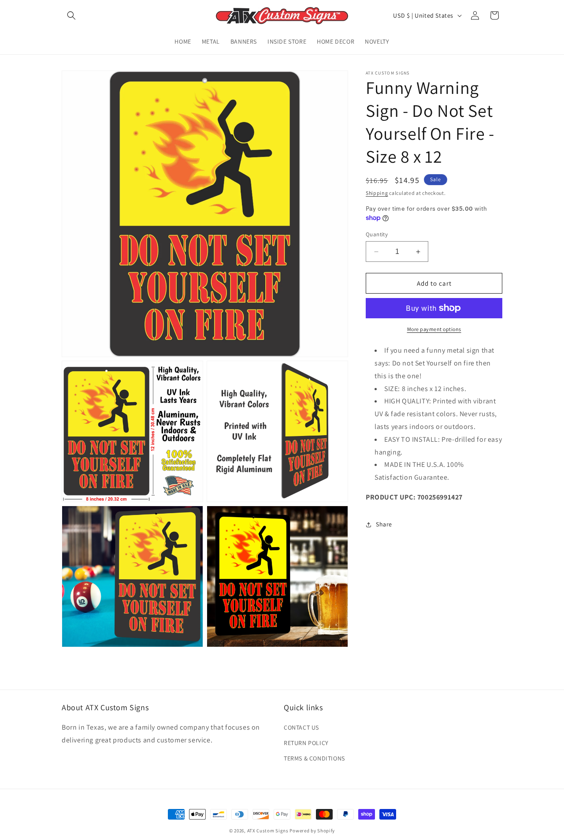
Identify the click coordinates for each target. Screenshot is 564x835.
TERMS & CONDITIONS (314, 758)
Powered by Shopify (312, 831)
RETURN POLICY (306, 743)
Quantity (377, 234)
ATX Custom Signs (268, 831)
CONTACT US (301, 727)
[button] (71, 15)
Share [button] (384, 524)
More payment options (434, 329)
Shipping (377, 193)
